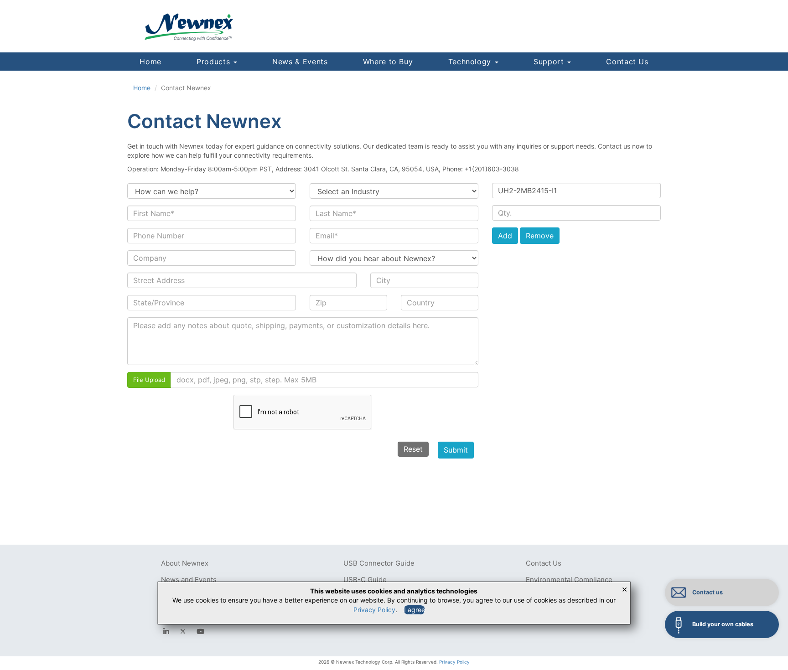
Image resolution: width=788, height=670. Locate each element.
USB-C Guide (365, 579)
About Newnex (184, 563)
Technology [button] (471, 61)
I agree (414, 609)
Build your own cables (722, 624)
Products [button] (215, 61)
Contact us (707, 592)
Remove (540, 235)
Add (505, 235)
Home (150, 61)
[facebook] (166, 631)
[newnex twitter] (183, 631)
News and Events (189, 579)
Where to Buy (388, 61)
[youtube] (200, 631)
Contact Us (627, 61)
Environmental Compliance (569, 579)
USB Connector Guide (379, 563)
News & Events (299, 61)
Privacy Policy (454, 662)
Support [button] (550, 61)
